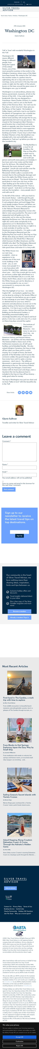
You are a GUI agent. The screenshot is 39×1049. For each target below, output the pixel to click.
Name (4, 464)
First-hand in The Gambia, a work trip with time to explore (18, 699)
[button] (19, 392)
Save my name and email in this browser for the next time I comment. (18, 484)
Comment (6, 441)
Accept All (19, 1037)
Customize (19, 1041)
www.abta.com (8, 982)
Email (4, 472)
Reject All (19, 1046)
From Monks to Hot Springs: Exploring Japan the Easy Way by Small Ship (18, 747)
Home (10, 15)
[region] (19, 1035)
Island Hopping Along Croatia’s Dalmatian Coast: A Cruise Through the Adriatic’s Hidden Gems (17, 843)
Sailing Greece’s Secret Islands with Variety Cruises (19, 796)
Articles (15, 15)
